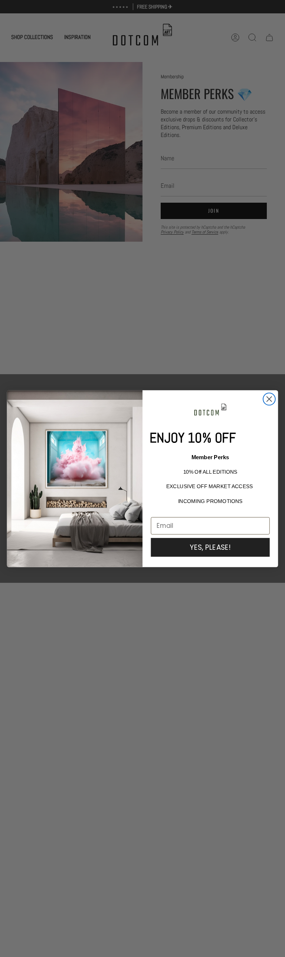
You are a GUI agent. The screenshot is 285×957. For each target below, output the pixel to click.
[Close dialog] (269, 399)
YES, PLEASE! (210, 547)
